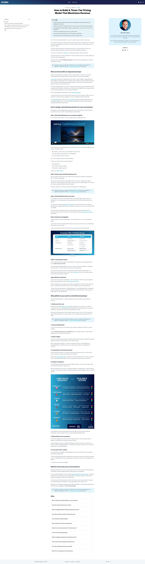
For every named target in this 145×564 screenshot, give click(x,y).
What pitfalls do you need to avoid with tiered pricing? (15, 26)
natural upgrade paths (76, 92)
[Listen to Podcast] (127, 50)
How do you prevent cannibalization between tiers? (63, 541)
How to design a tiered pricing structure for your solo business (17, 25)
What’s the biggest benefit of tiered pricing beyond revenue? (65, 509)
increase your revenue (65, 306)
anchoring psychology (61, 356)
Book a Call (74, 2)
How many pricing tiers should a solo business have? (64, 514)
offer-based (65, 52)
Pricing (78, 7)
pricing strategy (56, 99)
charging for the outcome (87, 212)
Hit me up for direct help (74, 66)
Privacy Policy (77, 561)
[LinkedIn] (139, 2)
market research (59, 170)
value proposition (71, 99)
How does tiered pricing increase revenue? (61, 505)
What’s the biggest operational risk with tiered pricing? (64, 537)
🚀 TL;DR (6, 21)
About (69, 2)
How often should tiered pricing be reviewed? (62, 546)
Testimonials (67, 561)
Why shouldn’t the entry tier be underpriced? (62, 523)
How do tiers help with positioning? (59, 532)
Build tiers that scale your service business (13, 28)
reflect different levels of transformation (79, 474)
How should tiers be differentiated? (60, 518)
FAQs (5, 30)
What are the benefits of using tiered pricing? (14, 23)
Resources (72, 561)
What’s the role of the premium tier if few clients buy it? (64, 528)
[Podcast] (143, 2)
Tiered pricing (54, 79)
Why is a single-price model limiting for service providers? (65, 500)
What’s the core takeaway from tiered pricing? (62, 550)
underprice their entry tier (68, 204)
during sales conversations (73, 281)
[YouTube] (141, 2)
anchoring (75, 272)
